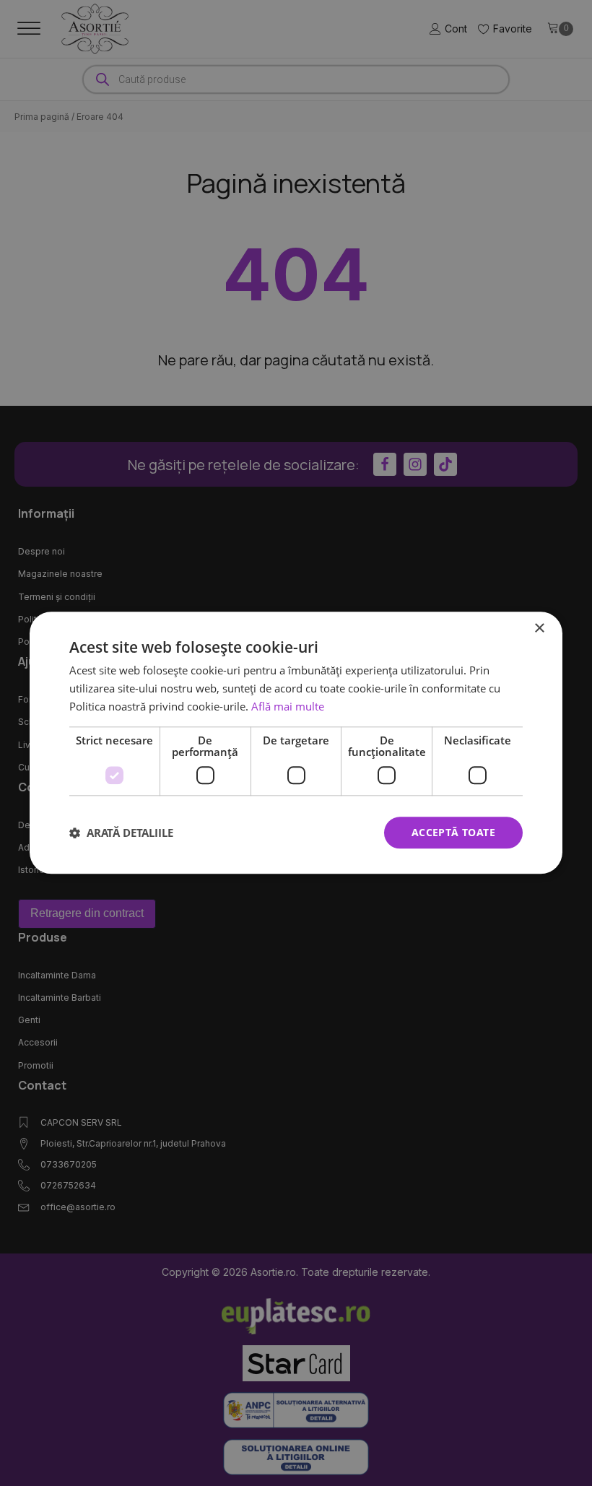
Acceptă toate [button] (453, 832)
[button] (121, 832)
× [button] (539, 628)
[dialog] (296, 743)
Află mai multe (287, 706)
